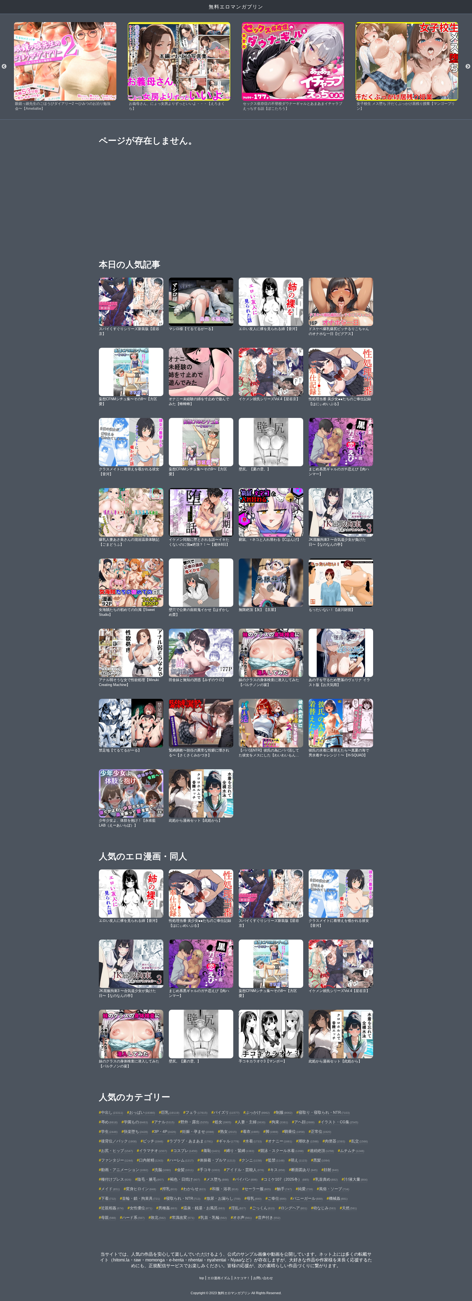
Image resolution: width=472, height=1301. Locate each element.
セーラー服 (257, 1189)
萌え (299, 1160)
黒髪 (321, 1160)
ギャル (229, 1141)
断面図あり (304, 1170)
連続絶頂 (322, 1150)
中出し (112, 1112)
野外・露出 (194, 1122)
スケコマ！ (242, 1278)
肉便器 (335, 1141)
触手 (284, 1189)
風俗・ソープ (334, 1189)
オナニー (280, 1141)
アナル (164, 1122)
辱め (109, 1122)
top (201, 1278)
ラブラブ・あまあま (191, 1141)
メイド (110, 1189)
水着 (253, 1141)
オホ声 (242, 1217)
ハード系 (133, 1217)
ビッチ (153, 1141)
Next (468, 66)
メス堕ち (217, 1179)
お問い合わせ (263, 1278)
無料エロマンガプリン (236, 7)
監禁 (276, 1160)
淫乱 (238, 1208)
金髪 (185, 1170)
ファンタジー (117, 1160)
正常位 (321, 1131)
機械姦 (338, 1198)
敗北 (158, 1217)
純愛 (305, 1189)
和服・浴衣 (225, 1189)
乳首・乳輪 (213, 1217)
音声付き (269, 1217)
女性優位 (141, 1208)
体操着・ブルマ (217, 1160)
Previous (4, 66)
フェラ (196, 1112)
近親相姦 (112, 1208)
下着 (108, 1198)
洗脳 (162, 1170)
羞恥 (211, 1150)
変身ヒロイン (141, 1189)
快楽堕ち (136, 1131)
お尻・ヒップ (117, 1150)
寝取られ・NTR (183, 1198)
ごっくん (263, 1208)
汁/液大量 (355, 1179)
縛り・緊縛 (240, 1150)
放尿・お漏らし (223, 1198)
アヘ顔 (304, 1122)
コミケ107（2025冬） (286, 1179)
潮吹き (308, 1141)
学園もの (136, 1122)
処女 (223, 1122)
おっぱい (142, 1112)
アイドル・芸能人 (245, 1170)
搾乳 (169, 1189)
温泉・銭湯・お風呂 (204, 1208)
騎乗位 (294, 1131)
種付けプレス (116, 1179)
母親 (108, 1217)
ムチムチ (352, 1150)
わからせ (194, 1189)
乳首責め (326, 1179)
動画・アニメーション (124, 1170)
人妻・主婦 (251, 1122)
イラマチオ (153, 1150)
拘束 (280, 1122)
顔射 (331, 1170)
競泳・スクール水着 (281, 1150)
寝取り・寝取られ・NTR (324, 1112)
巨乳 (170, 1112)
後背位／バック (119, 1141)
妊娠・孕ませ (198, 1131)
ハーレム (181, 1160)
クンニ (251, 1160)
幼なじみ (324, 1208)
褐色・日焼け (185, 1179)
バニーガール (308, 1198)
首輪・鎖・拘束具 (141, 1198)
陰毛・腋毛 (150, 1179)
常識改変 (183, 1217)
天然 (349, 1208)
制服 (284, 1112)
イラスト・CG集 (339, 1122)
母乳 (254, 1198)
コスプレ (185, 1150)
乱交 (359, 1141)
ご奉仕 (277, 1198)
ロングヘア (294, 1208)
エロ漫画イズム (218, 1278)
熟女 (228, 1131)
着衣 (251, 1131)
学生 (109, 1131)
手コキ (210, 1170)
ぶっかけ (258, 1112)
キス (277, 1170)
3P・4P (165, 1131)
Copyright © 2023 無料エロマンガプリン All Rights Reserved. (236, 1293)
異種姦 (167, 1208)
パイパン (246, 1179)
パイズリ (226, 1112)
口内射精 (151, 1160)
